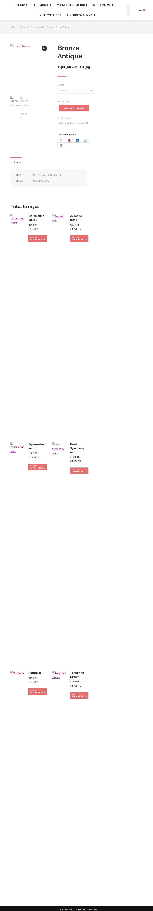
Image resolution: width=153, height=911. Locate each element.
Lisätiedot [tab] (16, 162)
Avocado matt (76, 217)
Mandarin (34, 672)
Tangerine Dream (77, 674)
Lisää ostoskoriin (73, 108)
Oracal (68, 118)
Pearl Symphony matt (77, 448)
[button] (44, 48)
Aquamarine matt (36, 446)
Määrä (61, 84)
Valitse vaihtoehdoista (37, 238)
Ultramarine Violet (36, 217)
